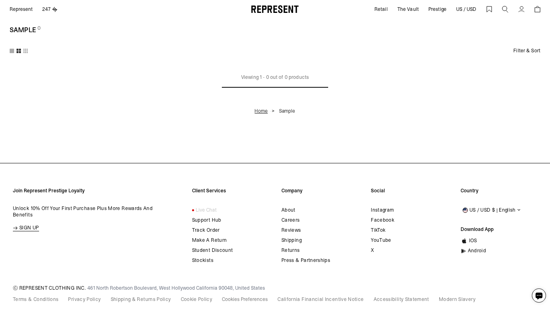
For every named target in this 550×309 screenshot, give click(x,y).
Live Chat (206, 210)
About (288, 210)
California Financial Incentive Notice (320, 299)
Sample (287, 111)
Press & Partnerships (305, 260)
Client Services (209, 190)
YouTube (381, 240)
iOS (473, 240)
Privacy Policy (84, 299)
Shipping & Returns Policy (141, 299)
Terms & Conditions (35, 299)
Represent (21, 9)
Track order (206, 230)
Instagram (382, 210)
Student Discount (212, 250)
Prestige (437, 9)
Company (291, 190)
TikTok (378, 230)
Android (477, 250)
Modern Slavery (457, 299)
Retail (381, 9)
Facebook (382, 220)
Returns (290, 250)
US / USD (466, 9)
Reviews (291, 230)
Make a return (209, 240)
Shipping (291, 240)
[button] (505, 9)
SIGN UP (29, 228)
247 (46, 9)
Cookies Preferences (245, 299)
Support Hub (206, 220)
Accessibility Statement (401, 299)
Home (261, 111)
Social (378, 190)
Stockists (202, 260)
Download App (477, 229)
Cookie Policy (197, 299)
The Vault (408, 9)
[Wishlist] (489, 9)
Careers (290, 220)
